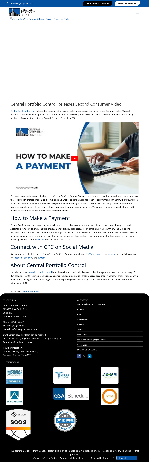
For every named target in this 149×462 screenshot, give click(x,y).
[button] (98, 3)
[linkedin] (89, 356)
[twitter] (84, 356)
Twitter (41, 257)
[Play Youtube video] (74, 158)
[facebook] (79, 356)
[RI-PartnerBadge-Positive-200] (65, 409)
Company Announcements (30, 291)
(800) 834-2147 (26, 3)
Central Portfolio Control (22, 111)
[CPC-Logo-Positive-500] (22, 7)
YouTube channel (94, 254)
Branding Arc (109, 458)
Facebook (18, 257)
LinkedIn (28, 257)
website (40, 239)
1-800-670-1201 (12, 338)
